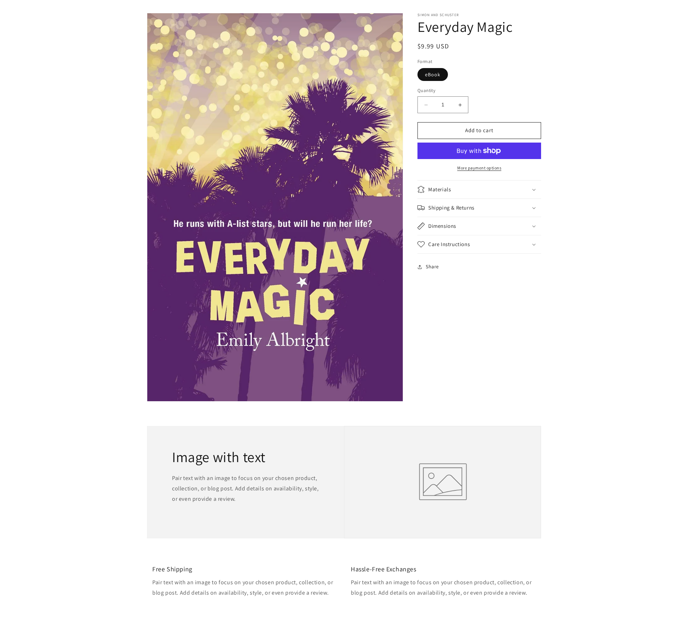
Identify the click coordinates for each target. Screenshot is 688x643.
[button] (479, 189)
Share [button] (432, 266)
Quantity (426, 91)
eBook (432, 75)
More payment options (479, 168)
